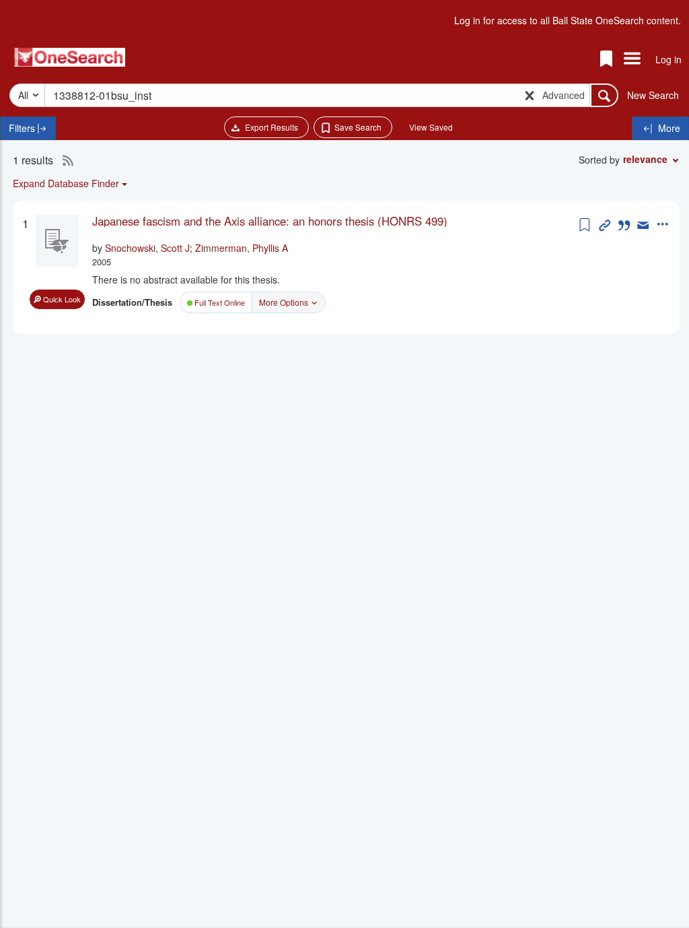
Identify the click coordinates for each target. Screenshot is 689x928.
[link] (334, 221)
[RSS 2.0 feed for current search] (64, 160)
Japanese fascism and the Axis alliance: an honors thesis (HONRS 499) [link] (269, 221)
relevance (645, 159)
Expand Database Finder (66, 183)
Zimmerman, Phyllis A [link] (241, 248)
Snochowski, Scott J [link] (147, 248)
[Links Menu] (632, 59)
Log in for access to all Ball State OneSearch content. (567, 20)
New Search (653, 95)
